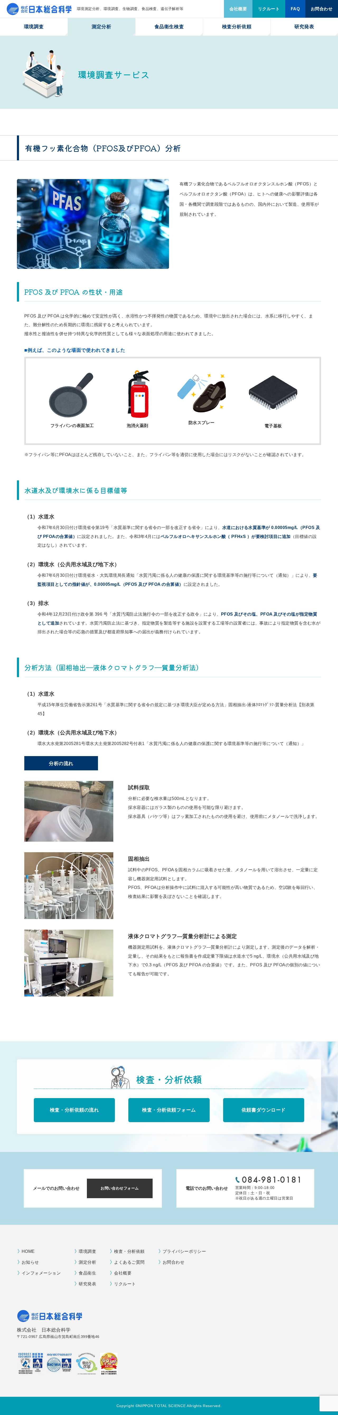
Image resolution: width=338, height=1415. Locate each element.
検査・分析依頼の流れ (74, 1110)
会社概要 (238, 9)
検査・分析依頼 (129, 1251)
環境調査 (87, 1251)
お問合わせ (321, 9)
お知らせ (30, 1262)
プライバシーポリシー (184, 1251)
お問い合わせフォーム (120, 1188)
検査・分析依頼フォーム (169, 1110)
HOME (28, 1251)
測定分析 (87, 1262)
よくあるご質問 (129, 1262)
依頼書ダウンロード (264, 1110)
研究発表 (304, 26)
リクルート (269, 9)
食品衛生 (87, 1273)
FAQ (295, 9)
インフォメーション (41, 1273)
